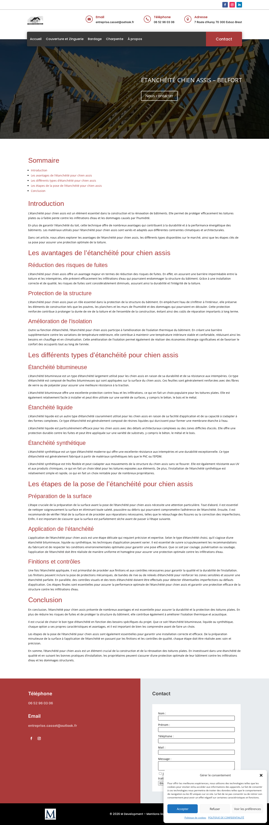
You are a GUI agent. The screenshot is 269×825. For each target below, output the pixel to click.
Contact (224, 39)
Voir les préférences (247, 809)
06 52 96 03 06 (164, 22)
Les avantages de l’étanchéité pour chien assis (61, 175)
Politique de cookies (195, 817)
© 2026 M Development (126, 814)
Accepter (182, 809)
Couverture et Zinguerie (64, 39)
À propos (135, 39)
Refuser (215, 809)
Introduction (39, 170)
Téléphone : (166, 736)
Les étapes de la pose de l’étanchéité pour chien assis (66, 186)
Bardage (95, 39)
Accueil (36, 39)
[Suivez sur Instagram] (232, 4)
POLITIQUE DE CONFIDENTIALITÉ (226, 817)
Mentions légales (159, 814)
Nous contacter (159, 95)
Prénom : (164, 725)
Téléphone (162, 17)
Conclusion (38, 191)
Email (100, 17)
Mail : (161, 747)
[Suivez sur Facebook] (225, 4)
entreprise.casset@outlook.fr (115, 22)
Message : (164, 759)
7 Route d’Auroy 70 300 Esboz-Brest (218, 22)
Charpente (114, 39)
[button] (261, 775)
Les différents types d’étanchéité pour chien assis (63, 180)
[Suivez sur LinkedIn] (239, 4)
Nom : (162, 713)
